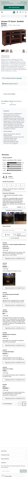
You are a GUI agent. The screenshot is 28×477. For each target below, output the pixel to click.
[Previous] (3, 38)
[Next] (25, 38)
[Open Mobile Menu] (2, 12)
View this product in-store (10, 83)
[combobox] (14, 16)
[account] (23, 12)
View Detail (19, 78)
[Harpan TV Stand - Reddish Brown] (14, 38)
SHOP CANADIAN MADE (14, 7)
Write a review (16, 25)
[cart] (25, 12)
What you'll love (5, 56)
